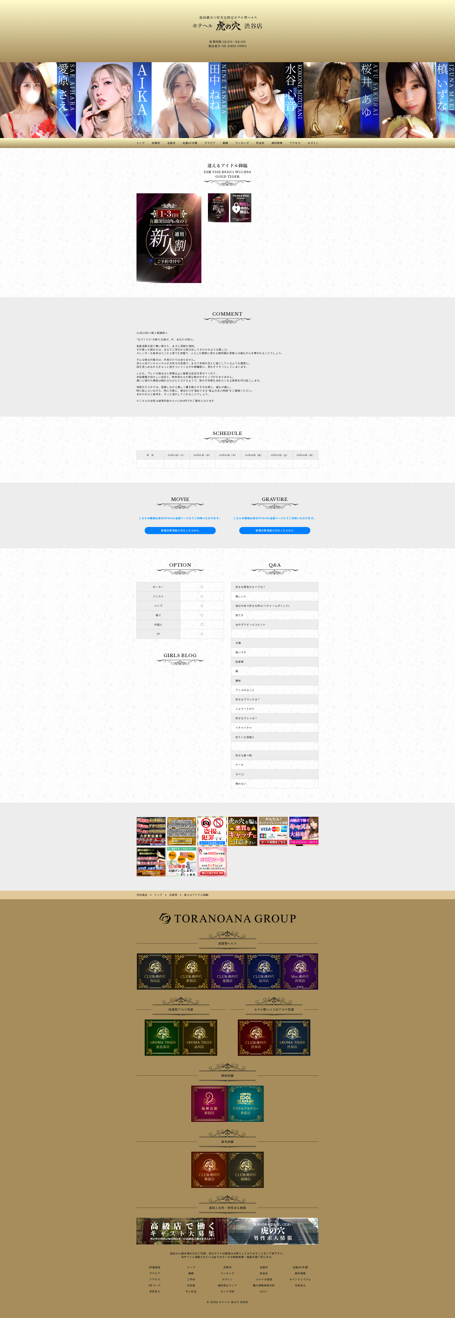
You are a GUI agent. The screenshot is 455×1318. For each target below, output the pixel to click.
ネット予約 (227, 1291)
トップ (191, 1267)
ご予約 (191, 1279)
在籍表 (264, 1267)
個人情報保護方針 (264, 1285)
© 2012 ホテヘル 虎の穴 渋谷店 (227, 1302)
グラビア (154, 1273)
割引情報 (300, 1273)
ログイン (227, 1279)
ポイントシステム (300, 1279)
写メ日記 (191, 1291)
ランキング (227, 1273)
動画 (191, 1273)
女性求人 (300, 1285)
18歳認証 (154, 1267)
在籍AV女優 (300, 1267)
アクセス (154, 1279)
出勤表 (227, 1267)
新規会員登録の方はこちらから (180, 530)
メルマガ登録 (264, 1279)
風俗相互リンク (227, 1285)
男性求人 (154, 1291)
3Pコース (155, 1285)
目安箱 (191, 1285)
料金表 (264, 1273)
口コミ (264, 1291)
